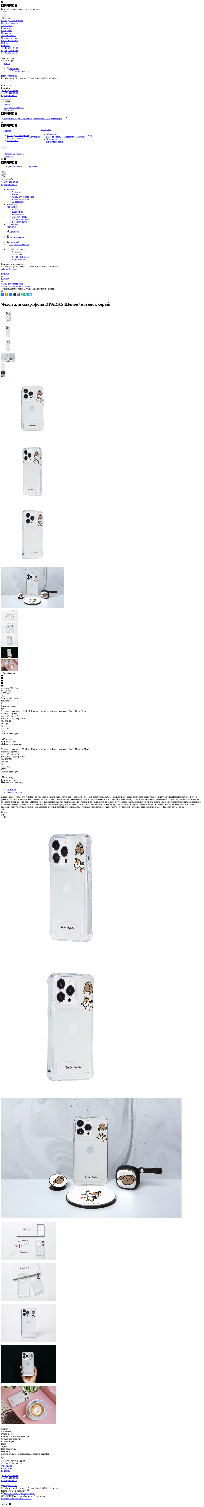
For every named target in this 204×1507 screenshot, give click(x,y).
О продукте (6, 1466)
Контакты (5, 1471)
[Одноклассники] (6, 294)
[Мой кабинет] (2, 151)
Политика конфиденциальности (19, 1493)
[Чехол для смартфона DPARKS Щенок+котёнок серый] (32, 439)
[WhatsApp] (22, 294)
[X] (14, 294)
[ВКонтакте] (2, 294)
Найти (4, 1504)
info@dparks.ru (10, 76)
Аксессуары (24, 286)
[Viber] (18, 294)
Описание (11, 789)
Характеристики (14, 792)
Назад (18, 192)
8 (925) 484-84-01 (9, 53)
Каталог (16, 194)
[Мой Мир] (10, 294)
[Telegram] (30, 294)
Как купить (17, 212)
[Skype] (26, 294)
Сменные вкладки (9, 286)
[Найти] (3, 15)
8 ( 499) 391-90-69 (10, 48)
